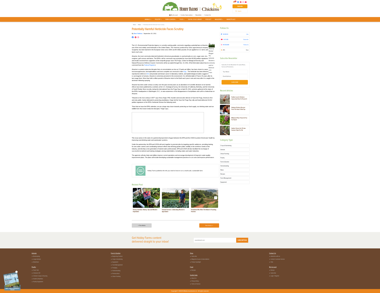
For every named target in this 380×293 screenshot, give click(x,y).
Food (181, 19)
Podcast (208, 19)
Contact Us (207, 15)
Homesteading (116, 270)
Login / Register (275, 276)
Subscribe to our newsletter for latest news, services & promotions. (233, 66)
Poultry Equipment (38, 281)
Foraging (114, 268)
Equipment (115, 262)
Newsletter (198, 15)
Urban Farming (116, 276)
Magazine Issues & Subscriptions (200, 259)
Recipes (193, 270)
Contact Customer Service (278, 259)
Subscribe (240, 6)
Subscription (242, 240)
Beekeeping (36, 256)
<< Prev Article (141, 225)
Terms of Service (195, 284)
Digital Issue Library (195, 19)
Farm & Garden (170, 19)
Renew (273, 270)
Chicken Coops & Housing (40, 276)
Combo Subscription (187, 15)
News (139, 24)
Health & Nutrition (38, 279)
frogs (184, 71)
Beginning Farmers (117, 256)
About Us (194, 278)
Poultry (157, 19)
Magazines (218, 19)
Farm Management (117, 265)
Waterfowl (36, 262)
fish (148, 74)
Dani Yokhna (138, 33)
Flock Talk (36, 270)
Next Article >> (209, 225)
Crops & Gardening (117, 259)
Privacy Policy (195, 281)
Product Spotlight (196, 262)
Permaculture (116, 273)
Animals (147, 19)
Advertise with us (275, 256)
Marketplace (231, 19)
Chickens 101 (36, 273)
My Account (174, 15)
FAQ (272, 262)
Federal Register (149, 65)
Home (134, 24)
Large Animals (37, 259)
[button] (215, 197)
